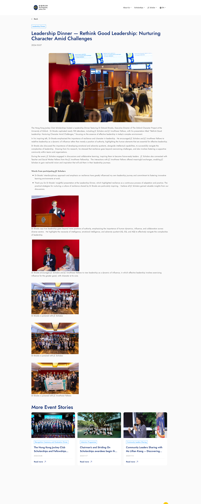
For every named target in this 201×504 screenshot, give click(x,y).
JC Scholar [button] (152, 7)
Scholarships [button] (139, 7)
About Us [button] (126, 7)
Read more (38, 461)
